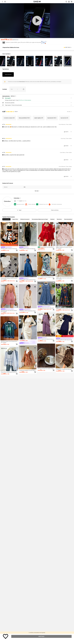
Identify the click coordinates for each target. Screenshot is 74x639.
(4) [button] (67, 145)
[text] (37, 126)
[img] (65, 336)
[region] (37, 111)
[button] (2, 1)
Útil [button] (66, 131)
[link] (66, 1)
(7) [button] (67, 131)
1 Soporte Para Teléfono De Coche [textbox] (10, 47)
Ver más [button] (68, 111)
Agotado (41, 636)
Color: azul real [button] (6, 53)
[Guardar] (5, 636)
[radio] (11, 61)
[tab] (6, 219)
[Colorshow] (7, 201)
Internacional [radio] (8, 74)
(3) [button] (67, 159)
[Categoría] (5, 1)
